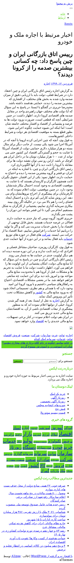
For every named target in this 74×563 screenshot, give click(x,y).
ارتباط (61, 17)
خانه (62, 14)
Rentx (68, 24)
